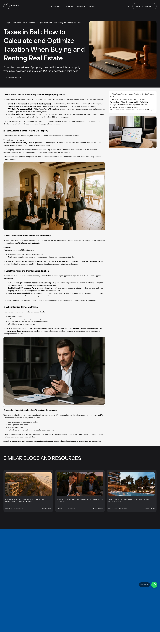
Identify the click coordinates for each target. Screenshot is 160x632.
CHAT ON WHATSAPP (144, 6)
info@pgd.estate (63, 596)
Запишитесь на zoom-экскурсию (80, 562)
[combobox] (64, 552)
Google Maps (147, 629)
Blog (91, 6)
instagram (104, 629)
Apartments (68, 6)
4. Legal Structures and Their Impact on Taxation (128, 104)
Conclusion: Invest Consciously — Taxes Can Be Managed (132, 110)
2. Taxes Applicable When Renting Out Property (128, 99)
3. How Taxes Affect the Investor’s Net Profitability (129, 102)
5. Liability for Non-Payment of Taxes (124, 107)
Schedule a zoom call (67, 629)
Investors (55, 6)
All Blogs (6, 22)
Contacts (81, 6)
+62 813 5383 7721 (67, 599)
